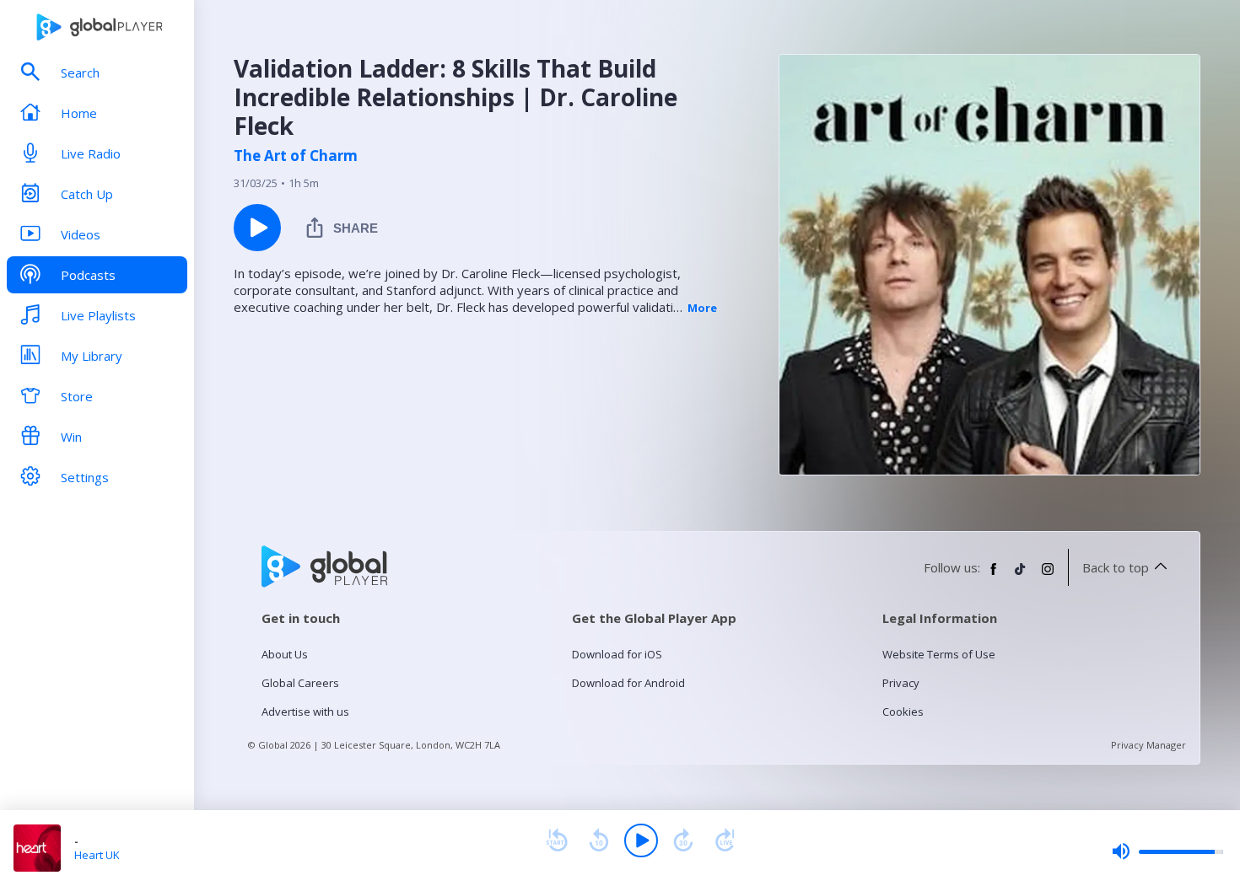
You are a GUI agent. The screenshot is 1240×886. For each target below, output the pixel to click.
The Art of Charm (296, 156)
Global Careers (300, 682)
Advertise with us (305, 711)
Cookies (903, 711)
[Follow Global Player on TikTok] (1020, 576)
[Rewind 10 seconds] (599, 840)
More (702, 307)
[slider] (1167, 851)
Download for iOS (617, 654)
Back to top (1115, 567)
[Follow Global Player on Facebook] (993, 576)
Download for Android (628, 682)
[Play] (641, 840)
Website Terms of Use (938, 654)
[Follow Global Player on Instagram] (1047, 576)
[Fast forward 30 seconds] (683, 840)
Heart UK (97, 854)
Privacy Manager (1148, 744)
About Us (284, 654)
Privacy (900, 682)
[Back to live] (725, 840)
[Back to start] (557, 840)
